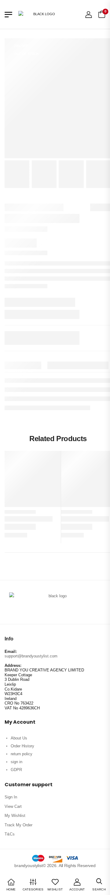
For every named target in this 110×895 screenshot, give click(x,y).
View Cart (13, 806)
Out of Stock (26, 54)
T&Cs (10, 834)
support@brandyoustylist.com (31, 656)
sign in (16, 762)
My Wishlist (15, 815)
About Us (19, 738)
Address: (13, 665)
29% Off (21, 46)
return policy (21, 754)
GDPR (16, 769)
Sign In (11, 797)
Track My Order (18, 825)
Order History (22, 746)
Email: (11, 651)
